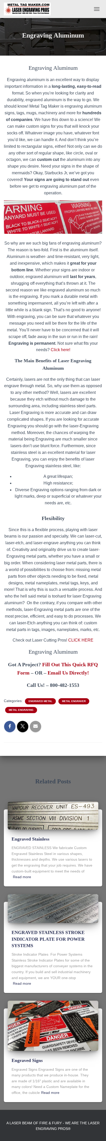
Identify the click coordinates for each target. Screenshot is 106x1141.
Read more (22, 877)
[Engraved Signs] (53, 1025)
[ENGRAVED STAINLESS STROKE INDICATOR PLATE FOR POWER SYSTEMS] (53, 908)
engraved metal (40, 701)
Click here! (60, 350)
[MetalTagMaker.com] (29, 9)
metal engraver (74, 701)
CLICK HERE (80, 640)
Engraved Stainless (30, 839)
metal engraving (21, 709)
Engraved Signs (27, 1060)
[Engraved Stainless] (53, 815)
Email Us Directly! (68, 673)
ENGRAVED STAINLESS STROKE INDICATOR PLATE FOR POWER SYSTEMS (48, 939)
